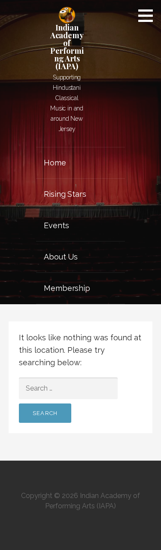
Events (56, 225)
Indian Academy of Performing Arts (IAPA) (67, 46)
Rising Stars (65, 194)
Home (55, 162)
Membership (67, 288)
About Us (61, 256)
